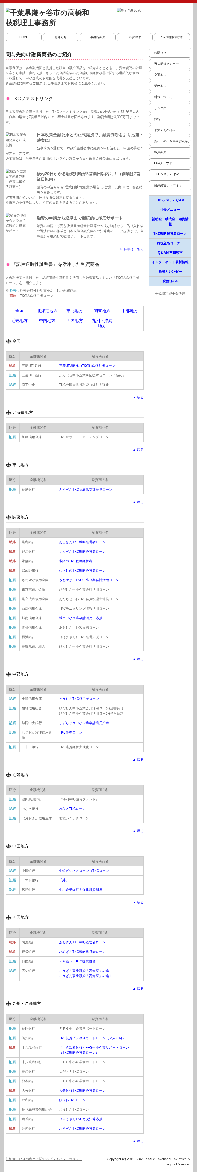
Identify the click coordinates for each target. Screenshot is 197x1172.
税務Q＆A (170, 281)
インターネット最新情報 (170, 262)
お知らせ (60, 37)
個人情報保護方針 (172, 37)
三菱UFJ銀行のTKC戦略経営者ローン (87, 366)
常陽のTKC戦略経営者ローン (80, 561)
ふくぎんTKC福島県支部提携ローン (85, 489)
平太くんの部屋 (165, 130)
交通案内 (160, 75)
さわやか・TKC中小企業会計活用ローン (89, 580)
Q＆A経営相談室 (170, 253)
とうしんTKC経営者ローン (79, 699)
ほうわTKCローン (72, 1100)
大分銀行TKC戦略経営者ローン (82, 1090)
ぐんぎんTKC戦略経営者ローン (82, 551)
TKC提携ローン (70, 732)
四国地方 (74, 320)
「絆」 (64, 880)
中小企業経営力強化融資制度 (80, 890)
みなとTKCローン (72, 809)
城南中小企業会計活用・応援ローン (85, 618)
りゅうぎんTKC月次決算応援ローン (85, 1119)
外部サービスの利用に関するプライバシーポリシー (44, 1159)
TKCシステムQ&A (166, 174)
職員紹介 (160, 152)
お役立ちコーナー (170, 243)
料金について (163, 97)
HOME (23, 37)
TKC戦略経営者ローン (170, 234)
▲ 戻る (138, 397)
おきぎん (82, 1128)
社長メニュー (170, 209)
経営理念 (135, 37)
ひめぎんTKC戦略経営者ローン (82, 952)
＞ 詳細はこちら (131, 249)
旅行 (157, 119)
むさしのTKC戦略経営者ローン (82, 570)
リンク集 (160, 108)
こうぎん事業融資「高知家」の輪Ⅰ (85, 971)
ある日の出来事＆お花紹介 (172, 141)
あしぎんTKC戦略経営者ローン (82, 542)
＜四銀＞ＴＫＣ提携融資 (77, 961)
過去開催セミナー (166, 64)
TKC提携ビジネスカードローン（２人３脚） (92, 1038)
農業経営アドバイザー (169, 185)
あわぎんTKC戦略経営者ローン (82, 942)
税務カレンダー (170, 272)
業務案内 (160, 86)
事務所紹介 (97, 37)
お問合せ (160, 53)
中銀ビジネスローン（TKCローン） (85, 871)
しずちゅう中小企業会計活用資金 (84, 723)
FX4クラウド (163, 163)
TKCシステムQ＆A (170, 200)
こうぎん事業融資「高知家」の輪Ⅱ (85, 976)
